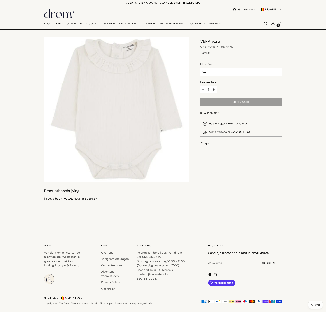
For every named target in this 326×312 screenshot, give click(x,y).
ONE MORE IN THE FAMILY (217, 46)
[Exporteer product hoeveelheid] (203, 89)
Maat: (206, 64)
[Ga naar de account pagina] (272, 23)
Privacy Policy (110, 282)
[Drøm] (59, 13)
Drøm (67, 303)
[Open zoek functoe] (265, 23)
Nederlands (250, 9)
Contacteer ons (111, 265)
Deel (208, 144)
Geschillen (108, 289)
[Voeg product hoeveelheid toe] (214, 89)
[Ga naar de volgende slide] (279, 225)
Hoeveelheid (208, 82)
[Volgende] (214, 3)
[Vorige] (112, 3)
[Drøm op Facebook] (234, 9)
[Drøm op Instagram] (238, 9)
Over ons (107, 252)
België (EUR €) (272, 9)
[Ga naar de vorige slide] (271, 225)
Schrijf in (268, 263)
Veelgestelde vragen (115, 259)
